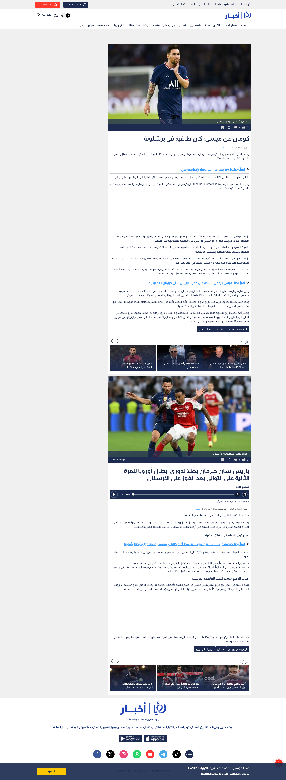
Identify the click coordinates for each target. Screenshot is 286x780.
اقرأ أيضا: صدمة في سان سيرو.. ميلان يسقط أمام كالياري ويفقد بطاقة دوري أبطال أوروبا (184, 544)
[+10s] (245, 494)
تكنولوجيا (119, 25)
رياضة (146, 25)
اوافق (51, 771)
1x (122, 494)
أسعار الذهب (230, 25)
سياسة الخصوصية (209, 773)
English (46, 15)
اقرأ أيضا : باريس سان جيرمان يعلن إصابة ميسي (213, 169)
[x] (110, 754)
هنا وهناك (133, 25)
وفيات (80, 25)
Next (112, 341)
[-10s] (237, 494)
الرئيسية (246, 25)
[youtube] (150, 754)
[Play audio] (114, 494)
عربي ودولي (169, 25)
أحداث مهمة (104, 25)
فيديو (90, 25)
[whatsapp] (137, 754)
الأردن (216, 25)
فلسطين (195, 25)
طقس (183, 25)
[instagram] (123, 754)
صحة (207, 25)
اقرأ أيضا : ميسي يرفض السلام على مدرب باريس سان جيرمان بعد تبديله (196, 283)
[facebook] (97, 754)
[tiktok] (176, 754)
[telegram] (163, 754)
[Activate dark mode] (65, 15)
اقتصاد (156, 25)
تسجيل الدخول (74, 4)
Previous (118, 341)
